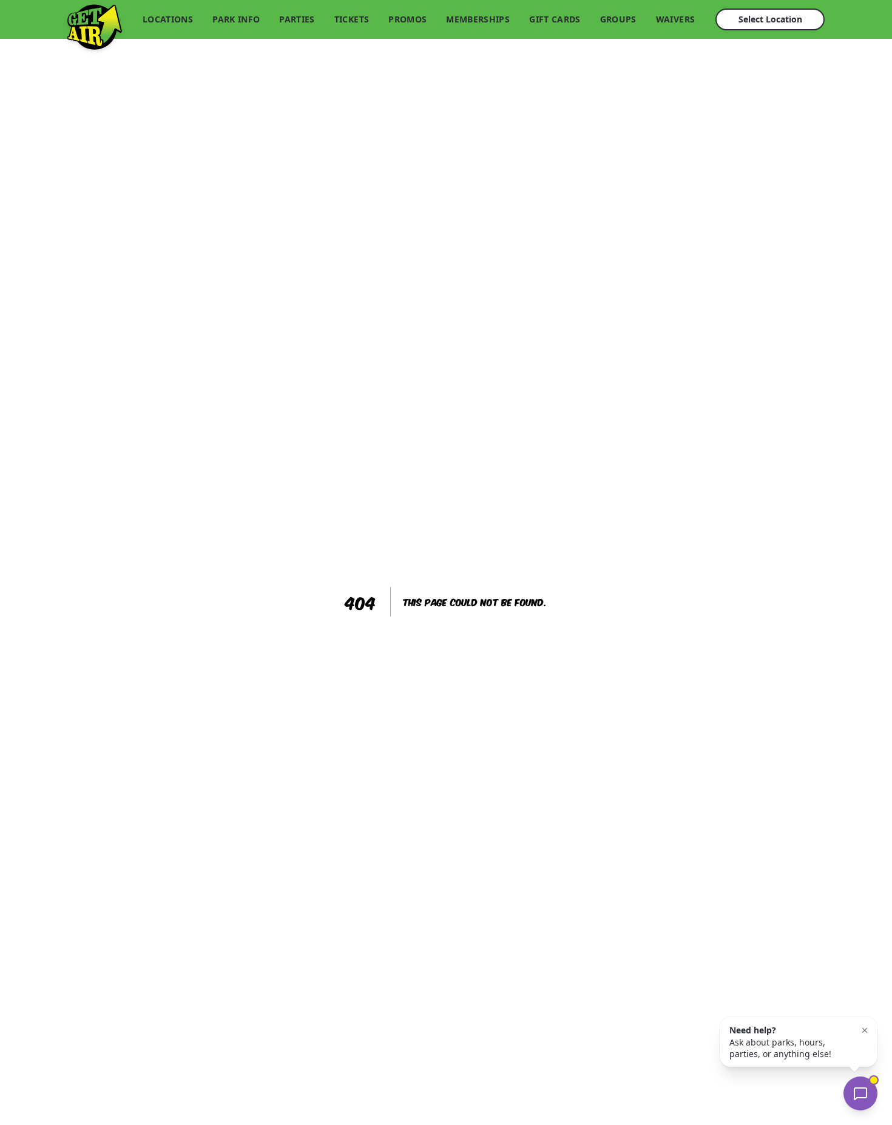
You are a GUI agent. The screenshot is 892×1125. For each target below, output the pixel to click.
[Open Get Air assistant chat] (860, 1093)
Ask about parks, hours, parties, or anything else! (780, 1041)
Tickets (351, 19)
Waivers (675, 19)
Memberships (478, 19)
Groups (618, 19)
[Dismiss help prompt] (864, 1030)
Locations (168, 19)
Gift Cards (555, 19)
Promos (407, 19)
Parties (296, 19)
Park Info (236, 19)
